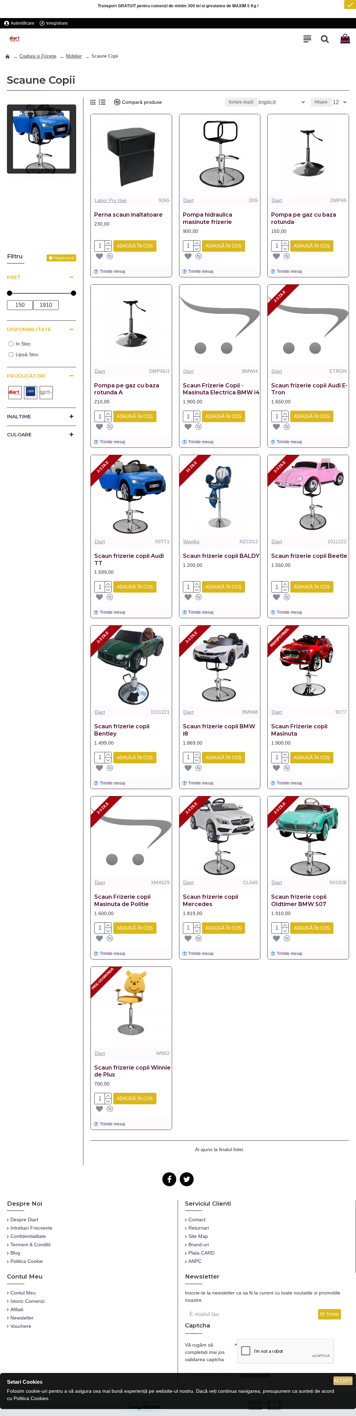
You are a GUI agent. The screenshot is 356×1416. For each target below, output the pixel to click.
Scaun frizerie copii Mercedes (210, 900)
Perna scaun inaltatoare (128, 214)
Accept (343, 1380)
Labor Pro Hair (111, 200)
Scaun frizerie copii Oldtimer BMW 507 (298, 900)
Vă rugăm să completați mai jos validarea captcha (205, 1352)
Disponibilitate (29, 329)
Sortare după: (241, 102)
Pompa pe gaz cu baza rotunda (303, 218)
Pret (14, 277)
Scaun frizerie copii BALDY (221, 556)
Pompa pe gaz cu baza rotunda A (126, 389)
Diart (188, 200)
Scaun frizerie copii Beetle (309, 556)
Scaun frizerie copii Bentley (121, 730)
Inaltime (19, 416)
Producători (26, 376)
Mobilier (74, 56)
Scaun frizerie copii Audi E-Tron (309, 389)
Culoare (19, 434)
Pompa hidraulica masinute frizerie (207, 218)
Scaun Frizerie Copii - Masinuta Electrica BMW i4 (221, 389)
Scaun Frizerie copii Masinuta (299, 730)
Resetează (64, 257)
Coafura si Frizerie (37, 56)
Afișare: (321, 102)
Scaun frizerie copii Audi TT (129, 560)
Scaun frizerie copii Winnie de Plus (132, 1071)
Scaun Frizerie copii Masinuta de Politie (122, 900)
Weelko (191, 541)
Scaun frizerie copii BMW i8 (219, 730)
